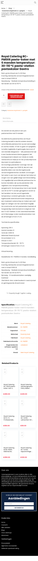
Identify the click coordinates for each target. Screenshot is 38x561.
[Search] (35, 2)
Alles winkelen (5, 527)
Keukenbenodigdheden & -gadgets (13, 11)
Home (3, 8)
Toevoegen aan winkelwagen (16, 96)
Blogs (3, 530)
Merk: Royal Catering (27, 352)
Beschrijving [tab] (6, 118)
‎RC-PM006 (24, 327)
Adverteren (5, 535)
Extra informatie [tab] (8, 121)
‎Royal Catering (25, 323)
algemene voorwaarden (9, 546)
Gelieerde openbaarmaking (10, 548)
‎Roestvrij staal (25, 334)
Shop (10, 8)
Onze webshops (6, 533)
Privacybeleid (5, 543)
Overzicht (4, 525)
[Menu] (2, 2)
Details (31, 90)
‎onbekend (24, 345)
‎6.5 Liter (23, 331)
